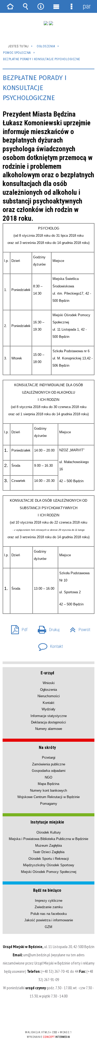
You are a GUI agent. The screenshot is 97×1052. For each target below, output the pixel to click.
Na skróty (47, 747)
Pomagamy (48, 804)
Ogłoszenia (48, 690)
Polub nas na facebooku (49, 914)
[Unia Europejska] (51, 23)
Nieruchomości (49, 696)
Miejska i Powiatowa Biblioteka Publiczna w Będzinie (48, 839)
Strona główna (10, 6)
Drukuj (46, 628)
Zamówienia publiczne (48, 764)
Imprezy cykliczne (48, 901)
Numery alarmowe (48, 729)
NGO (48, 777)
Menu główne (56, 6)
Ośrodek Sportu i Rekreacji (48, 859)
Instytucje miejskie (47, 822)
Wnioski (49, 683)
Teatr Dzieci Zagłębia (48, 852)
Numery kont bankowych (48, 790)
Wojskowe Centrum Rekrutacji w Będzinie (48, 797)
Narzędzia (41, 6)
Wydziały (48, 709)
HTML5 (40, 1017)
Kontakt (48, 645)
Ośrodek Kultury (48, 832)
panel (87, 6)
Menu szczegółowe (71, 6)
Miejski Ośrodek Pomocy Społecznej (48, 872)
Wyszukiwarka (25, 6)
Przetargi (48, 757)
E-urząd (47, 672)
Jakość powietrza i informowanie (48, 920)
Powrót (78, 628)
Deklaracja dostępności (48, 722)
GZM (48, 927)
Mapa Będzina (48, 784)
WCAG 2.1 (64, 1017)
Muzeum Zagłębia (48, 845)
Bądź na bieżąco (47, 890)
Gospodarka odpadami (48, 771)
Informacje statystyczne (49, 716)
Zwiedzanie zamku (49, 907)
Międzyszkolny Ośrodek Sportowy (48, 865)
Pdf (17, 628)
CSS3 (48, 1017)
